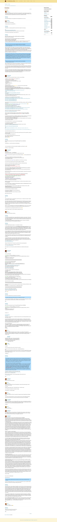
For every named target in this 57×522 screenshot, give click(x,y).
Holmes (8, 20)
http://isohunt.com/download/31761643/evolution (11, 111)
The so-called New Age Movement (9, 245)
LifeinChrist (9, 378)
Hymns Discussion (46, 30)
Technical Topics (46, 32)
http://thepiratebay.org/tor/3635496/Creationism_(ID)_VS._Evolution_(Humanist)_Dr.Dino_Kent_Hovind (17, 107)
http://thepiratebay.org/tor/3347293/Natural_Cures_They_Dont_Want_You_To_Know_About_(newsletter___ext (18, 129)
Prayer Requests (46, 23)
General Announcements (47, 18)
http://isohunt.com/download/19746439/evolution (11, 100)
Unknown (6, 16)
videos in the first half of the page (9, 241)
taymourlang (9, 75)
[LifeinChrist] (6, 379)
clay (7, 11)
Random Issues (46, 24)
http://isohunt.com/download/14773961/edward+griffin (11, 126)
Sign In (45, 11)
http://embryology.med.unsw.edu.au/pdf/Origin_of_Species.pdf (12, 92)
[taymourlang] (6, 76)
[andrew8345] (6, 400)
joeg (7, 382)
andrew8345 (9, 399)
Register (48, 11)
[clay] (6, 12)
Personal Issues (46, 22)
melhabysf (8, 336)
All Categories (45, 16)
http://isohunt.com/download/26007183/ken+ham (11, 289)
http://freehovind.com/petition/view (9, 267)
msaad (8, 343)
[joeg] (6, 383)
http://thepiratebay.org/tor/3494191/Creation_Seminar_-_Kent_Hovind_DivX (14, 108)
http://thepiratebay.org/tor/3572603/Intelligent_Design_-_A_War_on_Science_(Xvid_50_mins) (16, 103)
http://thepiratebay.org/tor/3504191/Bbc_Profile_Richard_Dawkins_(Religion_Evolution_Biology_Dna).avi (17, 98)
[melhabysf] (6, 337)
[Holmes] (6, 21)
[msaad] (6, 344)
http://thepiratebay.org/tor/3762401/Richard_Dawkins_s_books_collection (14, 97)
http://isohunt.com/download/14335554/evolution (11, 99)
